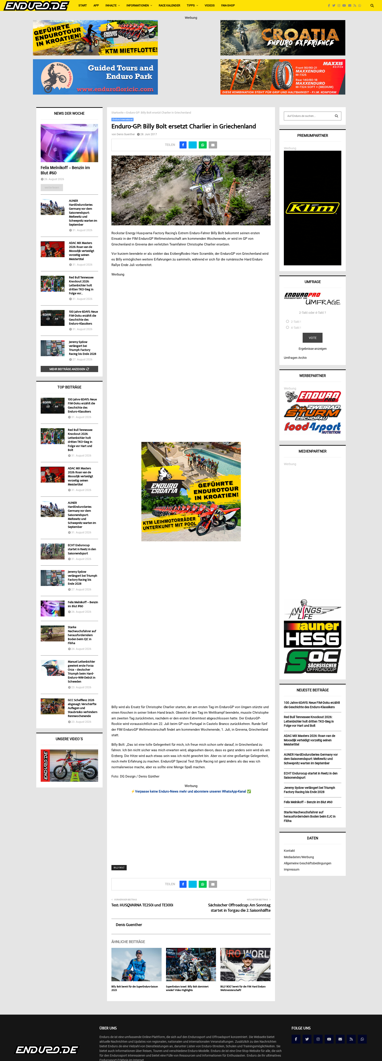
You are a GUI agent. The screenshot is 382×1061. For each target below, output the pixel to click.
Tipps (191, 5)
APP (96, 5)
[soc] (312, 672)
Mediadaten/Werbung (299, 857)
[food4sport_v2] (312, 433)
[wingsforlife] (312, 618)
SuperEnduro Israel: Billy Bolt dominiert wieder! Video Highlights (187, 988)
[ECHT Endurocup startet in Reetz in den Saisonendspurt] (53, 551)
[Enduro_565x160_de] (95, 23)
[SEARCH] (336, 116)
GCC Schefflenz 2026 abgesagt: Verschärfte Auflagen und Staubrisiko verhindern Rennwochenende (82, 708)
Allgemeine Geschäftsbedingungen (307, 863)
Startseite (117, 112)
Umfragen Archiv (295, 357)
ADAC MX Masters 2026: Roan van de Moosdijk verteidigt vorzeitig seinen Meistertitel (81, 251)
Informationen (137, 5)
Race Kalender (169, 5)
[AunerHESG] (312, 646)
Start (82, 5)
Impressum (291, 869)
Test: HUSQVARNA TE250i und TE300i (142, 905)
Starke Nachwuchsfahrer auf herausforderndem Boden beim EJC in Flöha (82, 635)
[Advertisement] (191, 827)
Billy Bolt (119, 867)
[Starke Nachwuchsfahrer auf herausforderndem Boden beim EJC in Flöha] (53, 633)
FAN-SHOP (228, 5)
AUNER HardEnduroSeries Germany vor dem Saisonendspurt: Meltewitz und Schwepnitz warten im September (83, 213)
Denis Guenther (126, 134)
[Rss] (355, 5)
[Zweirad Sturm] (312, 419)
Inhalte (111, 5)
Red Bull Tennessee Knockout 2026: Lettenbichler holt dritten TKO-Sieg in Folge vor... (81, 286)
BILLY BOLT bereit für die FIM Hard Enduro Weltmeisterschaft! (242, 988)
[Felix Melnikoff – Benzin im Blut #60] (69, 143)
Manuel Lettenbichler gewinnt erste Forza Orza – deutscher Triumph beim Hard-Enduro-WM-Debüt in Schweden (81, 672)
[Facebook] (330, 5)
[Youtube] (345, 5)
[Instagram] (340, 5)
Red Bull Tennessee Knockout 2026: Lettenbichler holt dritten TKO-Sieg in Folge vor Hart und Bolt (80, 440)
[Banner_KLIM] (312, 264)
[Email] (350, 5)
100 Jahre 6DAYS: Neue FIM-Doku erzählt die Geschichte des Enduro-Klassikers (83, 318)
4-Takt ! (296, 327)
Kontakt (289, 850)
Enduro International (122, 119)
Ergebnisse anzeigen (313, 348)
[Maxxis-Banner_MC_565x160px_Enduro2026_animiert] (282, 62)
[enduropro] (312, 401)
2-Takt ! (296, 321)
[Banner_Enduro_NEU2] (95, 62)
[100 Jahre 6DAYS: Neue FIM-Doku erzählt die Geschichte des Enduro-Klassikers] (53, 318)
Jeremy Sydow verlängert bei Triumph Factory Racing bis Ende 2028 (82, 348)
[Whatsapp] (360, 5)
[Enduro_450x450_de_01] (191, 491)
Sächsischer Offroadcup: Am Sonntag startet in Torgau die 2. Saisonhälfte (239, 908)
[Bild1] (282, 23)
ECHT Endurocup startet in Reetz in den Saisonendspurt (82, 549)
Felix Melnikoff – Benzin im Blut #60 (65, 171)
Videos (210, 5)
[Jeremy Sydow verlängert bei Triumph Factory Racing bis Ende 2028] (53, 348)
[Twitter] (335, 5)
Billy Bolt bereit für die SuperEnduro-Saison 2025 (134, 988)
